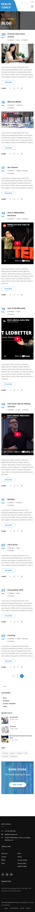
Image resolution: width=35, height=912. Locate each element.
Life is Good (12, 545)
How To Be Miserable (16, 308)
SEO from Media (14, 102)
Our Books (13, 726)
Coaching (5, 753)
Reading (10, 499)
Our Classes (12, 167)
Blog (18, 40)
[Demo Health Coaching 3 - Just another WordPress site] (6, 5)
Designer (19, 753)
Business (19, 105)
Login (32, 1)
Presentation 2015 (15, 590)
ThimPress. (24, 902)
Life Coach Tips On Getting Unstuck (18, 405)
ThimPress (5, 756)
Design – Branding (9, 703)
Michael (11, 40)
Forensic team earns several (16, 35)
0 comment (24, 40)
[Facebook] (10, 88)
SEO (26, 753)
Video (18, 219)
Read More (8, 82)
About (6, 908)
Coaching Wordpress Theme (10, 902)
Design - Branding (22, 170)
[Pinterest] (17, 88)
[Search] (31, 686)
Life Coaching (14, 908)
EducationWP (14, 717)
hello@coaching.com (11, 834)
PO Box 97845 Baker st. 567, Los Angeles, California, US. (18, 839)
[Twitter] (14, 88)
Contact (28, 908)
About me (4, 853)
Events (22, 908)
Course (12, 753)
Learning (11, 635)
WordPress (14, 756)
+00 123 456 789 (10, 831)
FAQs (19, 853)
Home (3, 19)
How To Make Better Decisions (16, 214)
